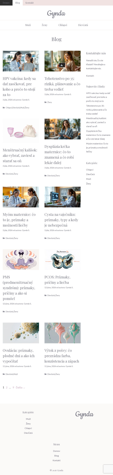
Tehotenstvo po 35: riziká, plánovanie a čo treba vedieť (62, 84)
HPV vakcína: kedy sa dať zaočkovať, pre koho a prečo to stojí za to (98, 97)
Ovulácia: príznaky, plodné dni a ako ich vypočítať (19, 356)
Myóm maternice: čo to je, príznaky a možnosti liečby (19, 220)
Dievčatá (83, 25)
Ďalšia (20, 387)
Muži (28, 25)
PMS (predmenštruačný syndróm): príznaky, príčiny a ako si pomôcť (19, 288)
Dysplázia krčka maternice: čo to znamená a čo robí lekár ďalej (98, 135)
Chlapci (62, 25)
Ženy (44, 25)
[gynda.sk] (56, 13)
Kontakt (29, 2)
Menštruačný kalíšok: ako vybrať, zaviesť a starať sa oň (20, 155)
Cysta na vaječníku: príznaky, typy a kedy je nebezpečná (61, 220)
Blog (17, 2)
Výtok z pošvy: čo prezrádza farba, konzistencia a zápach (62, 356)
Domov (6, 2)
